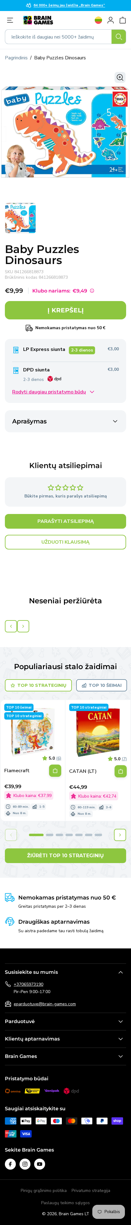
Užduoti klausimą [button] (65, 542)
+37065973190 (28, 984)
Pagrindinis (16, 57)
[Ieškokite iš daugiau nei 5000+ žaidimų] (119, 37)
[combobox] (65, 37)
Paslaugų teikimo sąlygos (65, 1203)
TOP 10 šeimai (105, 685)
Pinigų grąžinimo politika (44, 1190)
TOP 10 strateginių (41, 685)
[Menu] (11, 20)
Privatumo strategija (91, 1190)
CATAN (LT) (83, 771)
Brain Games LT (74, 1214)
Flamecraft (17, 771)
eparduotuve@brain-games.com (45, 1004)
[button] (36, 835)
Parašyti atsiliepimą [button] (65, 521)
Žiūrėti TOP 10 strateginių (65, 855)
